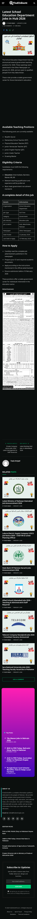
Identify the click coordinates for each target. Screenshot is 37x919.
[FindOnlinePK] (18, 3)
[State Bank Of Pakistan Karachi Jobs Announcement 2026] (18, 554)
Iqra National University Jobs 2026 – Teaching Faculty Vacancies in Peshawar (18, 668)
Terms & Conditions (23, 914)
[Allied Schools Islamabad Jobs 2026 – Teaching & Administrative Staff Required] (18, 587)
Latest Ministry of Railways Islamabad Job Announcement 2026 (17, 502)
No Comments (8, 26)
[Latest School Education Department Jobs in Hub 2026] (18, 45)
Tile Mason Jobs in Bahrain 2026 (18, 739)
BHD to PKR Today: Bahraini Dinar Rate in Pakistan (18, 749)
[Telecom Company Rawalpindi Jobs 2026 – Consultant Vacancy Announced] (18, 621)
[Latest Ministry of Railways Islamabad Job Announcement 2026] (18, 488)
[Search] (34, 3)
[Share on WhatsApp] (9, 30)
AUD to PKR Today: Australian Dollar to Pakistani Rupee (19, 759)
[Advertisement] (18, 103)
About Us (9, 912)
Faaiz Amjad (11, 23)
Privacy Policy (19, 893)
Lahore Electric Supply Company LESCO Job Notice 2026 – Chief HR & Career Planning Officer (18, 535)
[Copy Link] (12, 30)
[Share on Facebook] (3, 30)
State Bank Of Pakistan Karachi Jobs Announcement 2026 (16, 569)
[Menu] (3, 3)
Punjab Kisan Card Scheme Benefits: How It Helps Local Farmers (19, 770)
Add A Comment (18, 679)
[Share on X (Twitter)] (6, 30)
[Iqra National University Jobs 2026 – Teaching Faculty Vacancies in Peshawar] (18, 654)
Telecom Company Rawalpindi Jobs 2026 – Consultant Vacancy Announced (18, 636)
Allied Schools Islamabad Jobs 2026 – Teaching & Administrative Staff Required (16, 602)
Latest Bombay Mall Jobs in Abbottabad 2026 (26, 448)
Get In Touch (18, 912)
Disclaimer (13, 914)
